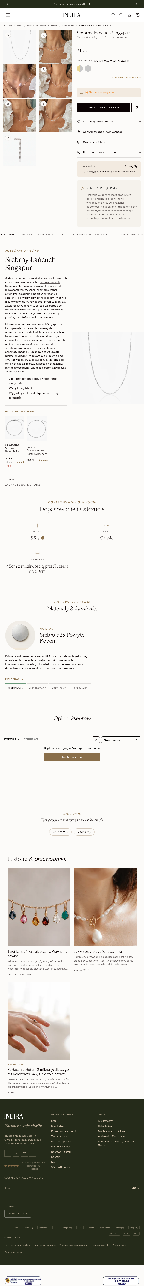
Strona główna (13, 25)
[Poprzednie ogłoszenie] (7, 4)
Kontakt (55, 1156)
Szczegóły (130, 166)
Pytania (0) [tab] (31, 738)
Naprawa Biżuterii (61, 1151)
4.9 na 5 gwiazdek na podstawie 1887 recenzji (33, 1165)
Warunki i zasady (60, 1167)
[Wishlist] (113, 15)
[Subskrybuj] (136, 1188)
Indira (17, 1237)
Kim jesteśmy (105, 1120)
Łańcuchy (68, 25)
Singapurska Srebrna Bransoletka (12, 448)
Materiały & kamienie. (89, 234)
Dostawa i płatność (62, 1141)
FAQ (53, 1120)
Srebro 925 (60, 832)
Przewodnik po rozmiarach (126, 77)
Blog (53, 1162)
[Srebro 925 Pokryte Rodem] (88, 68)
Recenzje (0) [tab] (12, 738)
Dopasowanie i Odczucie (43, 234)
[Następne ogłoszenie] (137, 4)
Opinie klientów (129, 234)
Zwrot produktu (60, 1136)
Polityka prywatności (45, 1244)
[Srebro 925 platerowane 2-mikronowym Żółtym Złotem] (80, 68)
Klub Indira (57, 1125)
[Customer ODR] (121, 1281)
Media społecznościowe (111, 1131)
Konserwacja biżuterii (63, 1131)
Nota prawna (119, 1244)
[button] (8, 15)
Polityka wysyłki (100, 1244)
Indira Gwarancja (60, 1146)
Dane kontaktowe (13, 1252)
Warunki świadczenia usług (73, 1244)
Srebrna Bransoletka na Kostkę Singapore (37, 450)
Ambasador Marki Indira (111, 1136)
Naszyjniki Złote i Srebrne (42, 25)
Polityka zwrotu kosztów (17, 1244)
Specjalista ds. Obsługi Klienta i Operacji (116, 1143)
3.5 (36, 537)
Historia (8, 234)
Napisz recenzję (72, 757)
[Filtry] (96, 739)
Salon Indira (105, 1125)
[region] (72, 655)
